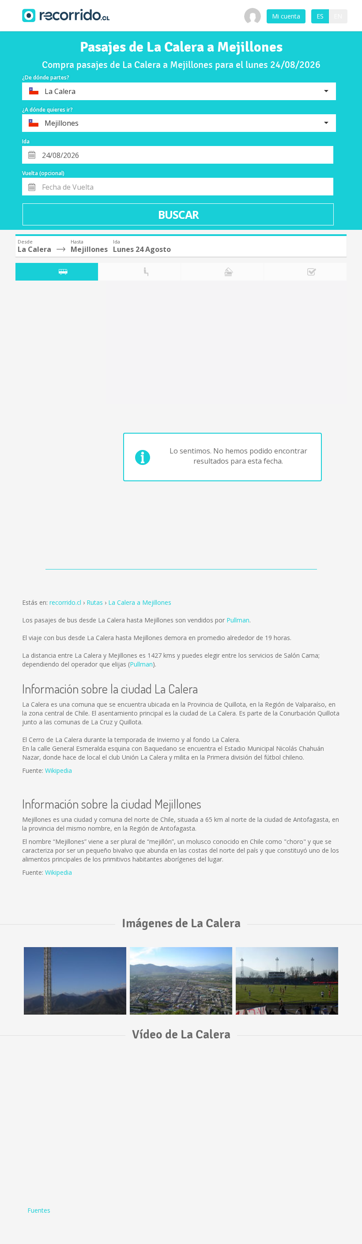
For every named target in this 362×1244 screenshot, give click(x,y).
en (338, 16)
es (320, 16)
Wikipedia (58, 770)
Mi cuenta (286, 16)
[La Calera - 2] (181, 981)
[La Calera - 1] (75, 981)
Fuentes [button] (38, 1210)
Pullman (237, 620)
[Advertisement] (50, 427)
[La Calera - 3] (287, 981)
